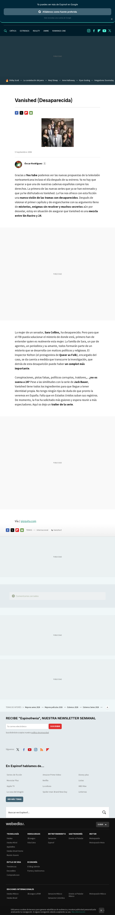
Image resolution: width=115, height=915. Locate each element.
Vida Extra (31, 842)
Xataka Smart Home (15, 851)
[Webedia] (15, 823)
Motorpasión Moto (97, 842)
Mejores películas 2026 (54, 707)
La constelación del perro (33, 80)
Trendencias (11, 866)
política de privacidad (40, 732)
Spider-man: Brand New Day (55, 791)
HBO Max (82, 786)
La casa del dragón (15, 791)
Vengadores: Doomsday (104, 80)
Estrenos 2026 (73, 707)
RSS (41, 748)
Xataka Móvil (12, 842)
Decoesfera (11, 871)
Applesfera (11, 847)
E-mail (31, 113)
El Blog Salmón (33, 866)
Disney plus (84, 774)
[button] (35, 163)
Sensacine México (55, 893)
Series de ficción (14, 774)
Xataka (9, 838)
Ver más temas (14, 799)
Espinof (51, 842)
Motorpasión (94, 838)
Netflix (45, 780)
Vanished (57, 530)
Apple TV (11, 786)
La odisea (47, 786)
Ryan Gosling (84, 80)
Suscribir (55, 726)
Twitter (109, 31)
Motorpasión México (97, 893)
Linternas (83, 791)
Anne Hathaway (68, 80)
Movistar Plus (13, 780)
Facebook (94, 31)
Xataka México (13, 893)
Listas (81, 780)
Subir (100, 824)
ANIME (46, 30)
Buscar (104, 812)
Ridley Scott (14, 80)
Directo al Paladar (76, 838)
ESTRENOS (24, 30)
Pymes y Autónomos (35, 871)
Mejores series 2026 (32, 707)
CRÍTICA (13, 30)
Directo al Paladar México (76, 894)
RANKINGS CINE (59, 30)
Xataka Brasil (12, 898)
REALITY (36, 30)
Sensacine (52, 838)
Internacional (42, 530)
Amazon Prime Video (52, 774)
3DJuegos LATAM (34, 893)
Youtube (104, 31)
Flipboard (99, 31)
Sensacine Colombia (56, 898)
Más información (78, 912)
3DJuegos (31, 838)
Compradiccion (13, 875)
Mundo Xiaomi (13, 855)
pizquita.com (28, 521)
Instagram (88, 31)
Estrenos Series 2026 (91, 707)
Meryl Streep (53, 80)
